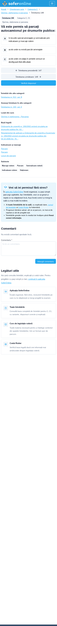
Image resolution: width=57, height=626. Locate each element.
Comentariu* (6, 240)
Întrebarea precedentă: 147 (30, 70)
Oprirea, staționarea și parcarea (14, 13)
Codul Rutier (23, 207)
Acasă (3, 9)
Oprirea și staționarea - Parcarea (15, 117)
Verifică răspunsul (28, 83)
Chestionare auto (17, 9)
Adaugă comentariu (45, 261)
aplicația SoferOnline (14, 192)
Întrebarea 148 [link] (37, 13)
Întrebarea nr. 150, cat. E (11, 107)
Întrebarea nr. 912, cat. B (11, 97)
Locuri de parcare (8, 156)
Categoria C (33, 9)
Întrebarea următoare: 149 (27, 77)
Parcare (4, 149)
